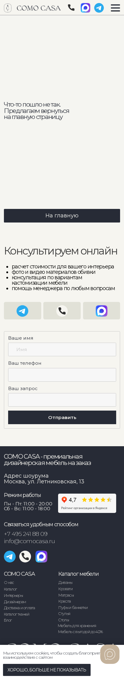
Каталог (10, 589)
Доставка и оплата (19, 608)
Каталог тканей (16, 614)
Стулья (64, 613)
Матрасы (66, 595)
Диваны (65, 582)
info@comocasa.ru (29, 541)
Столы (63, 620)
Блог (8, 620)
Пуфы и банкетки (73, 607)
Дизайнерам (15, 602)
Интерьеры (13, 595)
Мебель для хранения (77, 625)
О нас (9, 582)
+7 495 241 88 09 (26, 533)
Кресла (64, 601)
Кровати (65, 589)
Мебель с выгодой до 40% (80, 631)
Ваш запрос (23, 388)
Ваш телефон (25, 363)
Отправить (62, 417)
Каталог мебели (78, 574)
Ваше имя (20, 338)
